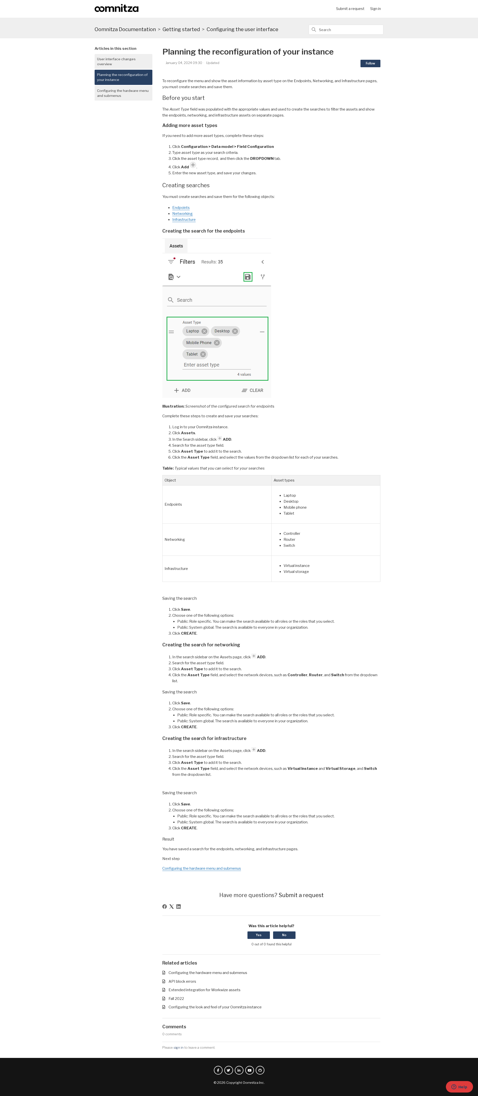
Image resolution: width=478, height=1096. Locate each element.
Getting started (181, 29)
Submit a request (350, 8)
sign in (178, 1047)
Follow (370, 63)
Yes (258, 935)
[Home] (116, 10)
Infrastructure (184, 219)
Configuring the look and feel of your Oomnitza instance (215, 1007)
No (284, 935)
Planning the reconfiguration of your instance (122, 77)
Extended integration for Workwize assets (204, 990)
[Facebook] (164, 906)
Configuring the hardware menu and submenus (123, 93)
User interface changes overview (116, 61)
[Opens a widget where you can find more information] (459, 1087)
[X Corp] (171, 906)
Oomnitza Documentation (125, 29)
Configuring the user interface (242, 29)
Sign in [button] (375, 8)
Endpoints (181, 207)
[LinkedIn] (178, 906)
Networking (182, 213)
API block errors (182, 981)
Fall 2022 (176, 998)
